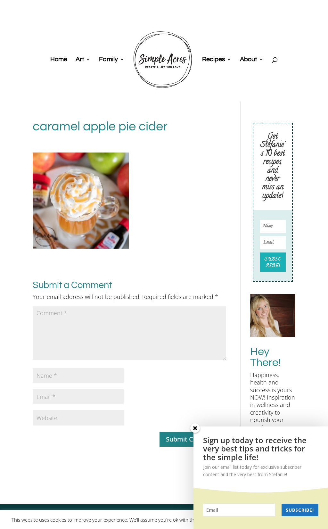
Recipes (213, 59)
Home (58, 59)
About (248, 59)
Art (80, 59)
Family (108, 59)
